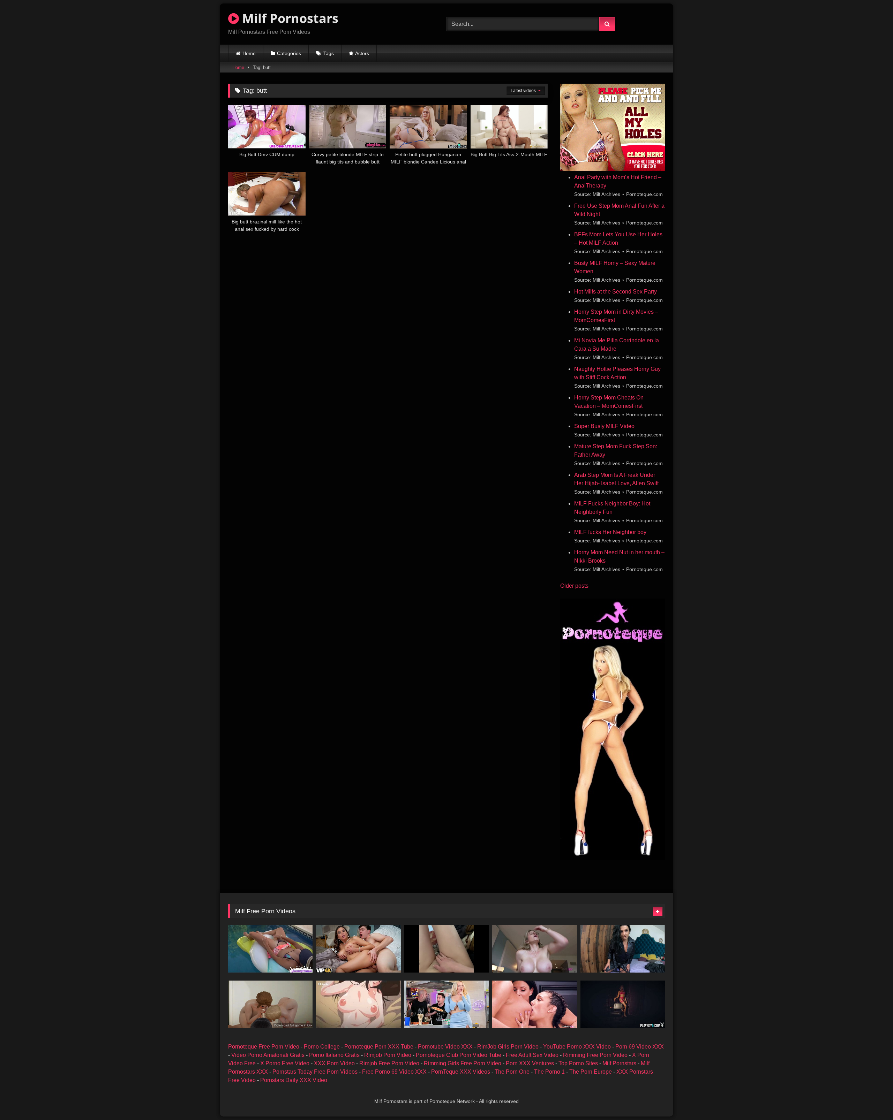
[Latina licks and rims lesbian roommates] (534, 1004)
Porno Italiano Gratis (334, 1055)
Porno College (322, 1047)
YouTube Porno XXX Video (577, 1047)
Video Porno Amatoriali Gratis (268, 1055)
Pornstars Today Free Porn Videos (315, 1072)
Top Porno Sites (578, 1063)
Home (249, 53)
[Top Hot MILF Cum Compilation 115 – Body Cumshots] (270, 949)
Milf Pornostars (288, 18)
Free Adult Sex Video (532, 1055)
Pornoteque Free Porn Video (263, 1047)
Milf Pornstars (619, 1063)
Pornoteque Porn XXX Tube (378, 1047)
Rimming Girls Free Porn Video (462, 1063)
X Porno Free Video (284, 1063)
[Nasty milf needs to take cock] (446, 949)
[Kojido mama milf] (358, 1004)
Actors (362, 53)
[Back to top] (871, 1099)
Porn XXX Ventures (530, 1063)
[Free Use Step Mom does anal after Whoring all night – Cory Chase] (534, 949)
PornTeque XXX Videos (460, 1072)
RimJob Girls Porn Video (508, 1047)
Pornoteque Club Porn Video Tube (458, 1055)
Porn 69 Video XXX (639, 1047)
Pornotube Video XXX (445, 1047)
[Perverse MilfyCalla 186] (622, 949)
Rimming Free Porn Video (595, 1055)
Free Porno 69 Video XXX (394, 1072)
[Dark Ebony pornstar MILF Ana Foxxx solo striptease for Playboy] (622, 1004)
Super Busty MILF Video (604, 426)
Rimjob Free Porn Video (389, 1063)
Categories (289, 53)
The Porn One (512, 1072)
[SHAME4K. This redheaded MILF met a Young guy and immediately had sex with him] (358, 949)
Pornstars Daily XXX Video (293, 1080)
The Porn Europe (590, 1072)
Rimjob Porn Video (387, 1055)
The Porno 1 (549, 1072)
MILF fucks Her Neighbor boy (610, 532)
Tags (328, 53)
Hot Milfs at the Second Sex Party (615, 292)
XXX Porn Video (334, 1063)
